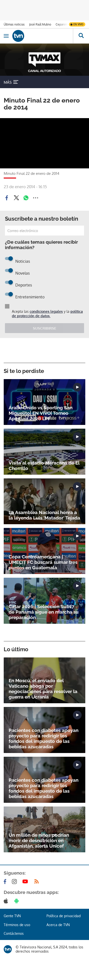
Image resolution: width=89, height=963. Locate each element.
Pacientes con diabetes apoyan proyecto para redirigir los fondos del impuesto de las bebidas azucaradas (43, 738)
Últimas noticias (14, 24)
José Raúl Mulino (40, 24)
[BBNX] (8, 949)
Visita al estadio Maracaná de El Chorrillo (44, 465)
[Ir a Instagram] (15, 882)
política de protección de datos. (47, 313)
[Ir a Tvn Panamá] (42, 36)
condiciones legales (46, 311)
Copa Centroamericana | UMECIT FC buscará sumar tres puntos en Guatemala (43, 562)
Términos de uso (17, 925)
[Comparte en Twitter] (16, 198)
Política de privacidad (63, 916)
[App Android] (18, 901)
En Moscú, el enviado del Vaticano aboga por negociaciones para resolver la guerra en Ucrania (43, 689)
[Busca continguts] (81, 35)
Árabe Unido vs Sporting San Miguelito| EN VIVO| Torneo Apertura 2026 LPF (40, 413)
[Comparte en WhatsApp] (26, 198)
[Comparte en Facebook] (7, 198)
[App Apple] (7, 901)
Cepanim (61, 24)
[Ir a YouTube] (26, 882)
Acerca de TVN (58, 925)
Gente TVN (12, 916)
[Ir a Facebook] (6, 882)
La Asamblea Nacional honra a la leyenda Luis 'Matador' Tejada (44, 515)
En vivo (78, 24)
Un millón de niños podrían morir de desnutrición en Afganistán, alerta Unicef (39, 840)
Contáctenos (14, 933)
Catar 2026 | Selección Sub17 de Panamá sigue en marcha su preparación (44, 612)
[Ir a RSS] (38, 882)
